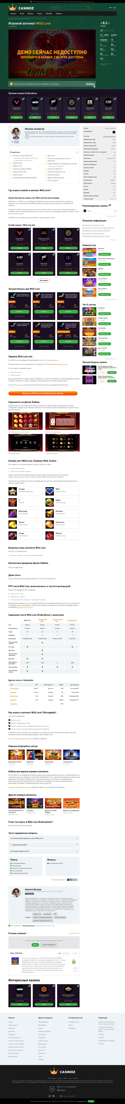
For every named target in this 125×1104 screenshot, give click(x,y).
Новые (10, 1022)
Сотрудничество (73, 1022)
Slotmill (100, 270)
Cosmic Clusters (102, 278)
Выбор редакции (63, 331)
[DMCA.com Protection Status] (61, 1091)
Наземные (41, 1038)
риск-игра (20, 385)
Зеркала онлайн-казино (16, 1047)
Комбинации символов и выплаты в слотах (95, 236)
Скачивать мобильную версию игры (19, 787)
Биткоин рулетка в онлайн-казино (93, 225)
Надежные (11, 1034)
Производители (43, 1022)
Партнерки (71, 1028)
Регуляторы (42, 1047)
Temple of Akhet (102, 318)
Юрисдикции (42, 1044)
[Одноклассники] (73, 880)
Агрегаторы (42, 1034)
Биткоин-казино (13, 1053)
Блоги (40, 1056)
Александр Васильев (28, 925)
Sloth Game (101, 308)
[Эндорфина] (114, 132)
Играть (16, 117)
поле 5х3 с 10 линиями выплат (48, 360)
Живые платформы (44, 1031)
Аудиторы (41, 1050)
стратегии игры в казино (25, 607)
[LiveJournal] (68, 880)
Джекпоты (11, 1031)
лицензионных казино (16, 213)
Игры (22, 13)
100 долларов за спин (61, 364)
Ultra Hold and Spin (58, 620)
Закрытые (11, 1028)
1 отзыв (102, 25)
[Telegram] (76, 880)
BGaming (100, 250)
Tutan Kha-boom (103, 338)
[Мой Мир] (71, 880)
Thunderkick (101, 320)
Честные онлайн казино (16, 1041)
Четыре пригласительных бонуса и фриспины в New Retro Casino (107, 368)
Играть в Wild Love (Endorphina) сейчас (42, 393)
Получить (20, 311)
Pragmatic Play (31, 812)
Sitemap (101, 1044)
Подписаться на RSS (68, 1096)
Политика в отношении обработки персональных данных (106, 1029)
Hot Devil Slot (72, 620)
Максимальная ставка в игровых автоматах (96, 231)
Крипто (40, 1028)
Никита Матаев (16, 141)
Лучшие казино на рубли (16, 1044)
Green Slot (13, 692)
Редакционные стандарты (106, 1040)
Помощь (101, 1034)
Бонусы (30, 13)
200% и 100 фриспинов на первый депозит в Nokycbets (106, 377)
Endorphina (11, 764)
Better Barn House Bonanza (106, 258)
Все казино (44, 280)
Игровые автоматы (14, 1038)
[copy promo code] (19, 114)
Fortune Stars (14, 688)
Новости (59, 13)
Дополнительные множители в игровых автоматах (98, 228)
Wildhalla (100, 268)
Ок (91, 1101)
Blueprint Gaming (13, 814)
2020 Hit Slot (14, 696)
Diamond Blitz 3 (102, 288)
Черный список (13, 1025)
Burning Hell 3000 (43, 620)
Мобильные (42, 1053)
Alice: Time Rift (102, 348)
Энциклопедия (12, 1056)
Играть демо (105, 254)
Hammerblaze (102, 328)
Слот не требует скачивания (17, 738)
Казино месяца (43, 1041)
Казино (13, 13)
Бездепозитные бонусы (15, 1050)
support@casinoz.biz (89, 1)
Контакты (101, 1037)
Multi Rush (101, 248)
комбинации (16, 477)
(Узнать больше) (82, 1101)
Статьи (39, 13)
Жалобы (49, 13)
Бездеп (11, 301)
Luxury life (13, 700)
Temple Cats (13, 704)
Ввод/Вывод (42, 1025)
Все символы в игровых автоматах (93, 233)
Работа (70, 1025)
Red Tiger (100, 290)
